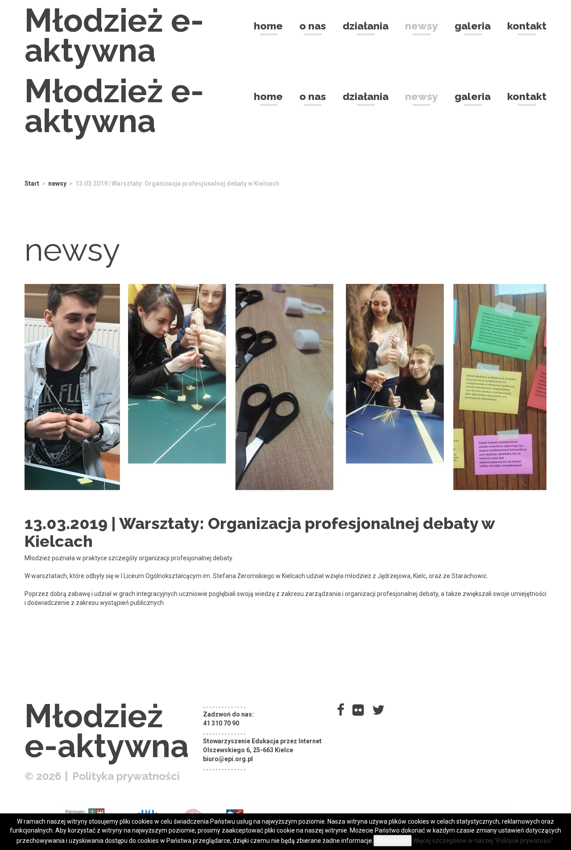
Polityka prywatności (126, 776)
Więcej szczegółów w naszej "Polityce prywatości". (483, 840)
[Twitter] (378, 710)
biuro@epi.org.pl (228, 758)
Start (32, 183)
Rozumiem (392, 840)
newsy (57, 183)
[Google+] (358, 710)
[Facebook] (340, 710)
